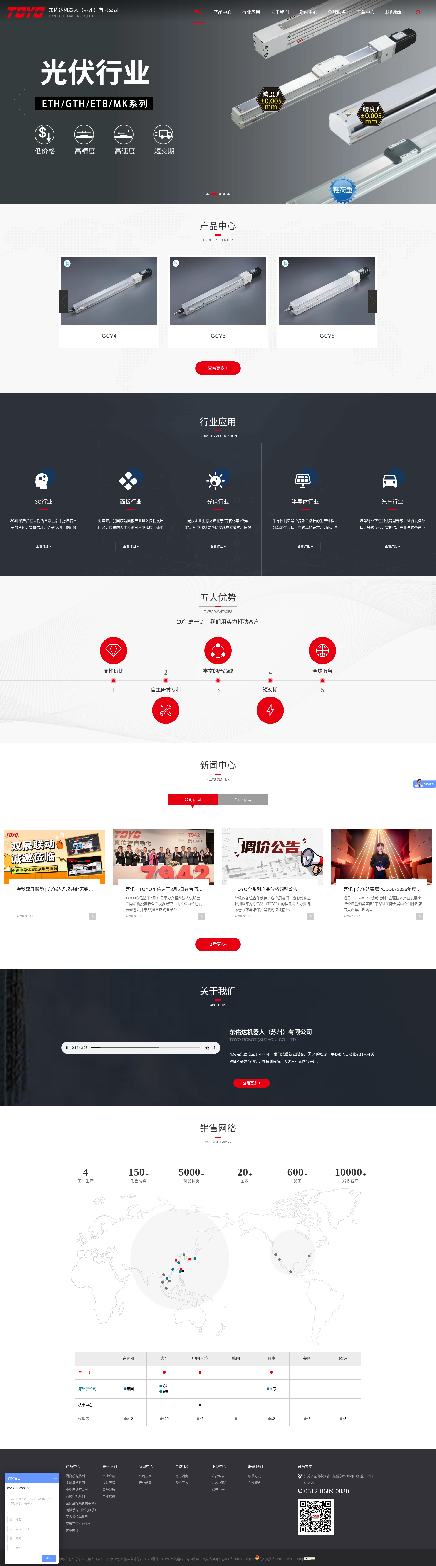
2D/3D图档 (219, 1483)
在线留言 (254, 1483)
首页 (198, 12)
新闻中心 (308, 12)
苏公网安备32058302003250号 (282, 1558)
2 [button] (212, 194)
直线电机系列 (75, 1496)
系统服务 (181, 1483)
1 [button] (207, 194)
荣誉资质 (108, 1489)
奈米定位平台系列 (78, 1523)
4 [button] (224, 194)
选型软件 (72, 1530)
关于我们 (280, 12)
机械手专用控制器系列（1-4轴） (84, 1510)
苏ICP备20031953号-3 (238, 1559)
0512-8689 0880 (326, 1491)
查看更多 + (218, 368)
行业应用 (251, 12)
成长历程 (108, 1483)
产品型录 (218, 1476)
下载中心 (366, 12)
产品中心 (222, 12)
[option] (218, 102)
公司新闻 (192, 800)
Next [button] (418, 102)
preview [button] (18, 102)
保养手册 (218, 1489)
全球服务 (337, 12)
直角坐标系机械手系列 (82, 1503)
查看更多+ (218, 944)
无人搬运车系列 (77, 1517)
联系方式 (254, 1476)
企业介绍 (108, 1476)
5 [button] (228, 194)
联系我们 (394, 12)
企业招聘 (108, 1496)
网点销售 (181, 1476)
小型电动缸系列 (77, 1489)
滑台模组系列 (75, 1476)
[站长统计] (309, 1559)
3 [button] (218, 194)
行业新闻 (243, 800)
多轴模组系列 (75, 1483)
